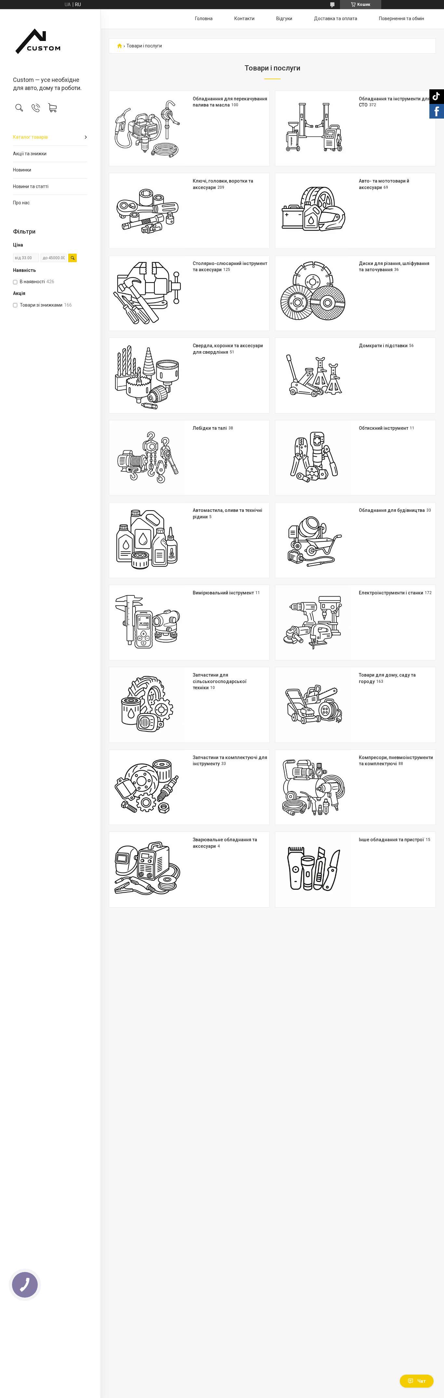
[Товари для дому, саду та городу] (313, 705)
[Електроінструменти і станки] (313, 622)
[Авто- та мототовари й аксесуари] (313, 210)
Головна (204, 18)
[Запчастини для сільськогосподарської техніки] (147, 705)
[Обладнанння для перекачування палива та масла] (147, 128)
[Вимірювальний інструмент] (147, 622)
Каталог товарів (30, 137)
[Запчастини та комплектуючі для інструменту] (147, 787)
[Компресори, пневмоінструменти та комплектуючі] (313, 787)
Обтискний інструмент (383, 428)
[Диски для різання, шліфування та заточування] (313, 293)
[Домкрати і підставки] (313, 375)
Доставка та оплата (335, 18)
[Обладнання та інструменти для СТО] (313, 128)
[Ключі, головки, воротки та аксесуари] (147, 210)
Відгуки (284, 18)
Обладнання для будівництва (392, 510)
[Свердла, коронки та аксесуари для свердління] (147, 375)
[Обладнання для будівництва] (313, 540)
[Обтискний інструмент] (313, 458)
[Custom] (50, 43)
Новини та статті (30, 186)
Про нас (21, 202)
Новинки (22, 169)
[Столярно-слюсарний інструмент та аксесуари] (147, 293)
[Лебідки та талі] (147, 458)
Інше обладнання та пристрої (391, 839)
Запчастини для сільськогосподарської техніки (220, 681)
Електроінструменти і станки (391, 592)
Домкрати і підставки (383, 345)
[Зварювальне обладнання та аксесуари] (147, 869)
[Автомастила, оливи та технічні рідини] (147, 540)
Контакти (244, 18)
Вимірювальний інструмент (223, 592)
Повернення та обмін (401, 18)
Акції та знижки (29, 153)
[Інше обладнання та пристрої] (313, 869)
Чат (421, 1381)
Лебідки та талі (210, 428)
